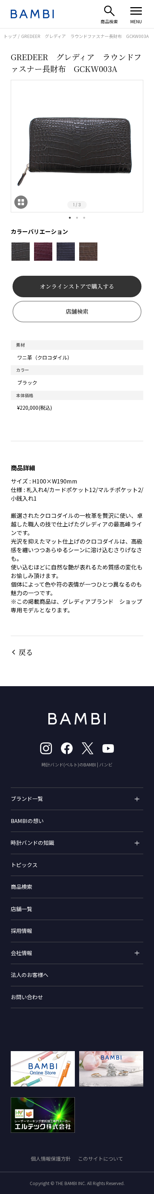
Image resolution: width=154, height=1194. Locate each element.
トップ (10, 36)
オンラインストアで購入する (77, 286)
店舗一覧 (21, 909)
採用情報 (21, 930)
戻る (26, 652)
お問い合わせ (27, 997)
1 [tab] (69, 217)
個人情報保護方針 (51, 1158)
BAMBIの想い (27, 820)
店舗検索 (77, 311)
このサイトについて (100, 1158)
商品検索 (21, 886)
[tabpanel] (77, 146)
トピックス (24, 864)
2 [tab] (77, 217)
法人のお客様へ (29, 974)
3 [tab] (84, 217)
